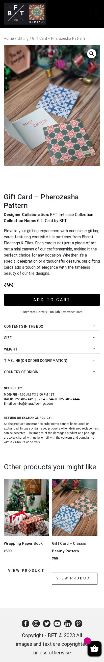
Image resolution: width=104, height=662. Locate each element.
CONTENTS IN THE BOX (23, 326)
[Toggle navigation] (93, 14)
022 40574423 (24, 399)
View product (26, 571)
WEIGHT (11, 349)
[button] (91, 53)
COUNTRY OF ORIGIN (21, 372)
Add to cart (52, 299)
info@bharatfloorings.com (35, 403)
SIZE (8, 338)
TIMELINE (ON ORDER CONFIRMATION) (35, 361)
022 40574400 (47, 399)
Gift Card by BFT (52, 220)
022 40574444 (69, 399)
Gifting (23, 38)
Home (9, 38)
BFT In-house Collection (71, 214)
